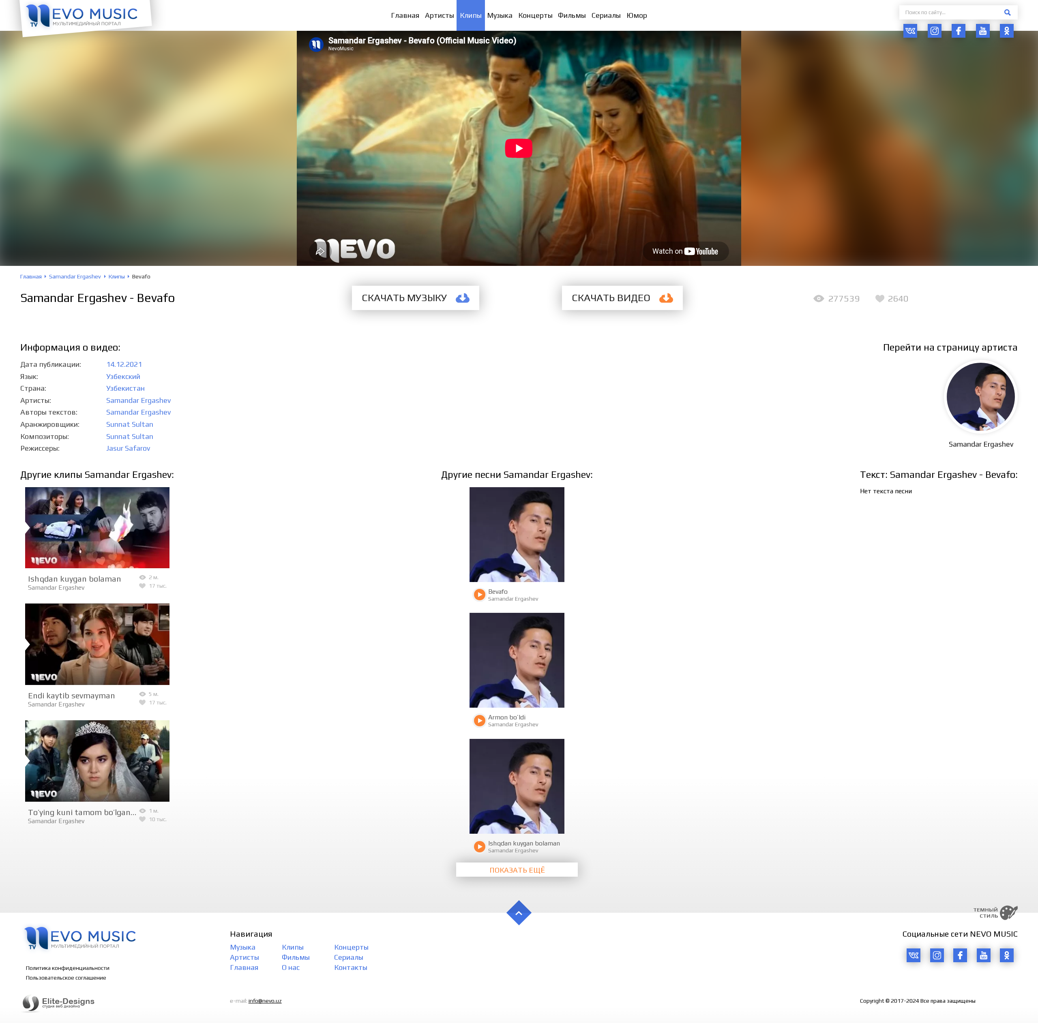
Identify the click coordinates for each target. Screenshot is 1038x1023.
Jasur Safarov (128, 448)
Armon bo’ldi (506, 717)
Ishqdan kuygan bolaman (74, 578)
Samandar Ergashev (138, 400)
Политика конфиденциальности (67, 968)
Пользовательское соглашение (66, 977)
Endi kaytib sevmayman (71, 695)
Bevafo (498, 591)
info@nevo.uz (265, 1000)
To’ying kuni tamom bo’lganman (87, 812)
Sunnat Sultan (129, 424)
